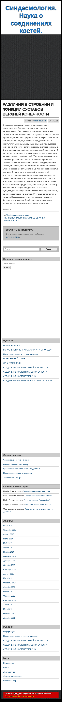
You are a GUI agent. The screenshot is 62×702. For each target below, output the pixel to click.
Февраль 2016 (9, 556)
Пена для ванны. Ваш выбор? (16, 464)
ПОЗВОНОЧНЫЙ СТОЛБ (14, 359)
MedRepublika (40, 121)
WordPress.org (9, 681)
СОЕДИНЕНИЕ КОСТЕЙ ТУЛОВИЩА (19, 376)
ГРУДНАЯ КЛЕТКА (11, 345)
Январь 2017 (8, 548)
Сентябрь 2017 (9, 530)
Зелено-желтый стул (12, 477)
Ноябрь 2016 (8, 552)
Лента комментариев (12, 676)
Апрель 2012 (8, 605)
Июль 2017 (8, 539)
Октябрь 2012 (9, 596)
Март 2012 (7, 609)
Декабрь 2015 (9, 561)
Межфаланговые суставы (17, 215)
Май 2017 (7, 543)
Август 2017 (8, 534)
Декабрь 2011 (9, 618)
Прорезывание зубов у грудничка (17, 473)
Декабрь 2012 (9, 587)
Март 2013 (7, 578)
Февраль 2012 (9, 613)
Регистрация (8, 663)
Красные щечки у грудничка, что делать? (21, 469)
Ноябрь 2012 (8, 592)
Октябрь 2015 (9, 565)
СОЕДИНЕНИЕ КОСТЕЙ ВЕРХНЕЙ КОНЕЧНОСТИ (25, 367)
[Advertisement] (31, 67)
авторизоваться (12, 237)
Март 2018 (7, 525)
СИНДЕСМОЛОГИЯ (11, 363)
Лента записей (9, 672)
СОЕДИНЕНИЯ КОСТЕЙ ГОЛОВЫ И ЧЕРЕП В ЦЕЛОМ (27, 381)
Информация (9, 632)
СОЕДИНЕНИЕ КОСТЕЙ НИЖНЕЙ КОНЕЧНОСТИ (25, 372)
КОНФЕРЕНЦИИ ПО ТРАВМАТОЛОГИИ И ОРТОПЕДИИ (27, 350)
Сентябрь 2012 (9, 600)
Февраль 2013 (9, 583)
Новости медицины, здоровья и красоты (20, 354)
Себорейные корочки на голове (16, 460)
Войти (6, 667)
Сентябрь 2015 (9, 569)
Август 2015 (8, 574)
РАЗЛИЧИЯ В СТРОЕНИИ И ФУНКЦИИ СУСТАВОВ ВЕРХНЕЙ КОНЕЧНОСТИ (28, 109)
